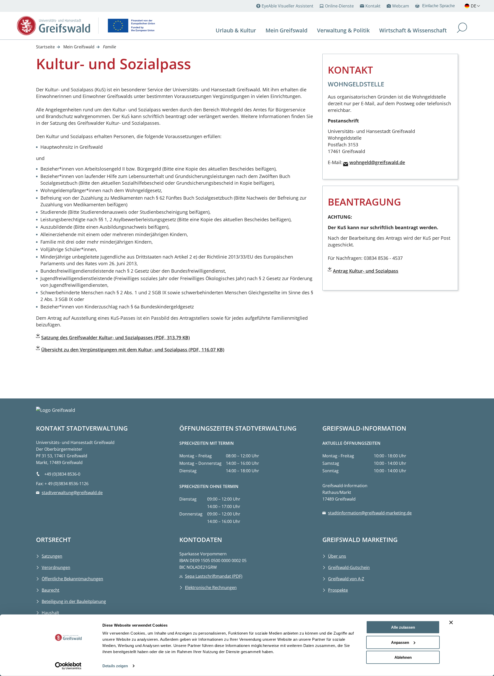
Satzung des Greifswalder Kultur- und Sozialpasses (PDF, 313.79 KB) (115, 337)
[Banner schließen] (451, 622)
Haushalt (50, 613)
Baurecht (50, 590)
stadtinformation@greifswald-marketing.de (370, 513)
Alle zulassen (403, 627)
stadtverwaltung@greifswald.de (72, 492)
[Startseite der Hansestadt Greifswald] (53, 25)
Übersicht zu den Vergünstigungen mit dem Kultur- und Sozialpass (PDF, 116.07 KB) (132, 349)
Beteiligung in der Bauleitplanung (74, 601)
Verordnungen (56, 567)
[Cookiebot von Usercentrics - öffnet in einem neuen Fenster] (68, 666)
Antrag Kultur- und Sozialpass (365, 271)
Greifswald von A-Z (346, 579)
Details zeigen (115, 666)
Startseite (45, 47)
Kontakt (373, 6)
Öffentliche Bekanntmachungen (72, 579)
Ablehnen (403, 657)
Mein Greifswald (78, 47)
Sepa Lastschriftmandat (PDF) (213, 576)
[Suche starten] (462, 28)
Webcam (400, 6)
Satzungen (52, 556)
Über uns (337, 556)
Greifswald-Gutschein (349, 567)
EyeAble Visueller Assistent (287, 6)
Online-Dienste (339, 6)
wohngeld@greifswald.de (377, 162)
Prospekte (338, 590)
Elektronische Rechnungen (211, 587)
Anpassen (400, 642)
